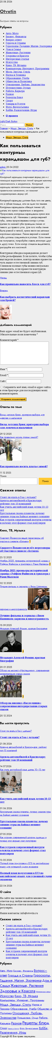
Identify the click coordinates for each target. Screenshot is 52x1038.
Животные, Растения (18, 52)
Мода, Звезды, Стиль (18, 71)
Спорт (9, 100)
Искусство (12, 62)
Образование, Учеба (17, 78)
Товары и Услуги (15, 103)
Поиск (3, 476)
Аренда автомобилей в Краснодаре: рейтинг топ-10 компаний (21, 502)
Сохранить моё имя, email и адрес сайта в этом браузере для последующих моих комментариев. (25, 390)
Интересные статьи (17, 59)
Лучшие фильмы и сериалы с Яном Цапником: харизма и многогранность (24, 617)
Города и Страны (16, 43)
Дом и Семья (13, 49)
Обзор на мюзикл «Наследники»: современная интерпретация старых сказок (24, 672)
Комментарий (9, 340)
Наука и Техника (16, 75)
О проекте (12, 115)
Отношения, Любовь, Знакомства (25, 84)
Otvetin (8, 11)
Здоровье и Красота (17, 55)
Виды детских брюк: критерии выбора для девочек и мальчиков (24, 426)
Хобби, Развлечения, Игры (21, 110)
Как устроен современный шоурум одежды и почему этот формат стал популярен (25, 521)
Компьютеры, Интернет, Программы (27, 68)
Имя (3, 369)
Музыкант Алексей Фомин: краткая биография (23, 628)
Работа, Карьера (15, 91)
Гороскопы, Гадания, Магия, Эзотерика (29, 46)
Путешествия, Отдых (18, 87)
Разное (10, 94)
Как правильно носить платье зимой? (19, 437)
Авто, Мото (12, 33)
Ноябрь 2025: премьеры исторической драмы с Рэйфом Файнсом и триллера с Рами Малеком (25, 562)
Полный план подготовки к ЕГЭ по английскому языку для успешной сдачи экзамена (24, 865)
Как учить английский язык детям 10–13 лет (22, 769)
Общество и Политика (19, 81)
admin (3, 167)
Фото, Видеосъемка (17, 107)
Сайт (3, 381)
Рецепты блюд (14, 97)
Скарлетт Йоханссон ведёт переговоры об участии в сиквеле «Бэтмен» (22, 539)
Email (4, 375)
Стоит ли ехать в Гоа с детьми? (18, 497)
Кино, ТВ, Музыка (16, 65)
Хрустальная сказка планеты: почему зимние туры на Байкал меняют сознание (25, 515)
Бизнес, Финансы (16, 36)
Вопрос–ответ (14, 39)
